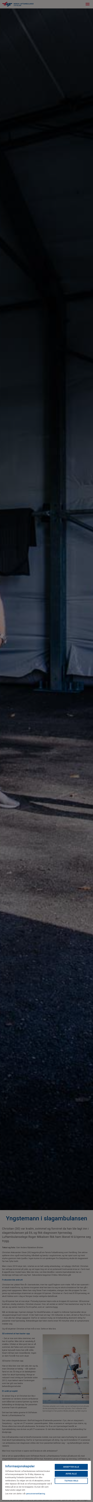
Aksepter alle (71, 1467)
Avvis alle (71, 1473)
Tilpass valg (71, 1480)
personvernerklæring (35, 1493)
